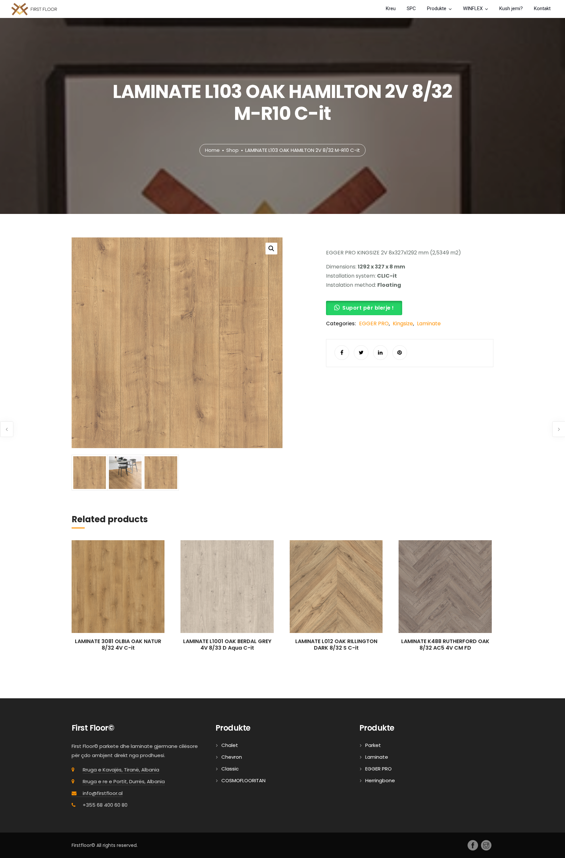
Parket (373, 745)
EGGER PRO (374, 323)
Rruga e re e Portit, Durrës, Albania (124, 781)
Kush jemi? (511, 8)
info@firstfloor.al (103, 793)
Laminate (429, 323)
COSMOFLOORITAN (243, 780)
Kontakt (542, 8)
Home (212, 150)
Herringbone (380, 780)
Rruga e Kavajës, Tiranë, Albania (121, 769)
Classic (230, 768)
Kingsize (403, 323)
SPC (411, 8)
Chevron (231, 756)
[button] (271, 248)
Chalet (229, 745)
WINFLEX (473, 8)
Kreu (391, 8)
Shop (232, 150)
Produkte (436, 8)
